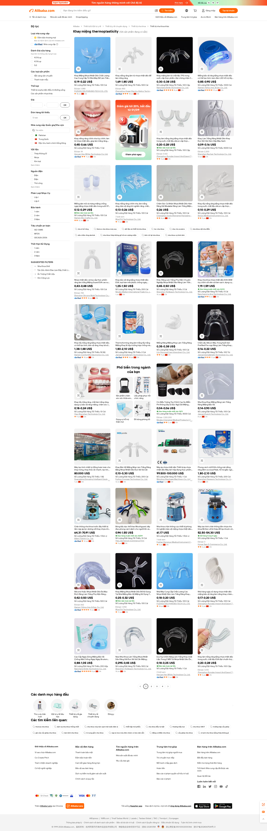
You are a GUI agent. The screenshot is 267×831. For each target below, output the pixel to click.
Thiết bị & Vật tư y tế (92, 26)
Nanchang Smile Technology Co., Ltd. (173, 87)
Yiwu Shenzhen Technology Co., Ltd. (89, 414)
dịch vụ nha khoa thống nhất (68, 727)
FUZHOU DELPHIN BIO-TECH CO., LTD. (91, 91)
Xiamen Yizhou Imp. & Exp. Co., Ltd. (212, 87)
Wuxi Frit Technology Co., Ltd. (128, 219)
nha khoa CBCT (199, 727)
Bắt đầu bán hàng (204, 758)
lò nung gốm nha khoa (94, 733)
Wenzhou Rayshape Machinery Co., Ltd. (174, 479)
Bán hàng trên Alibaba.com (208, 752)
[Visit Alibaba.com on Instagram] (215, 786)
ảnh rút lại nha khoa (152, 235)
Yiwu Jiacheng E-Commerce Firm (129, 541)
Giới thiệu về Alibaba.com (46, 746)
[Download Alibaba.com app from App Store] (202, 806)
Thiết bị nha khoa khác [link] (159, 26)
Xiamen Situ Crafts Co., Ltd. (86, 218)
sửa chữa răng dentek (86, 235)
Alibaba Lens (46, 806)
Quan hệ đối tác (204, 776)
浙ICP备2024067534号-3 (204, 827)
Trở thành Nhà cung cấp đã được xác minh (213, 769)
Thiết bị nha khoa (138, 26)
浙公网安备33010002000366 (179, 827)
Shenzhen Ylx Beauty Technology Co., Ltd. (174, 292)
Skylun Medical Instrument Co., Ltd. (213, 215)
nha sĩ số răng (83, 229)
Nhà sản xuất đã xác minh (127, 755)
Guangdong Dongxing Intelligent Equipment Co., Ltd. (92, 479)
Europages (174, 818)
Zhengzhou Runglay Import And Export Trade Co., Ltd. (175, 156)
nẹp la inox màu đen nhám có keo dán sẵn (128, 733)
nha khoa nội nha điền (201, 229)
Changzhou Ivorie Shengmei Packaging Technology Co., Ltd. (175, 215)
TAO (155, 818)
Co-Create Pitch (42, 758)
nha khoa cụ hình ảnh (176, 235)
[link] (263, 804)
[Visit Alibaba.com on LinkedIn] (204, 786)
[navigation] (50, 356)
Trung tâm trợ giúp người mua (169, 752)
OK (65, 105)
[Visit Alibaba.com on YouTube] (221, 786)
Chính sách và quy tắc (84, 779)
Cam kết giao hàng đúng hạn (87, 763)
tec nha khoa (159, 229)
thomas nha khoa (42, 727)
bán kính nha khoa (71, 733)
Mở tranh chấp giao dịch (167, 763)
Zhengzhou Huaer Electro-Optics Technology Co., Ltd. (133, 91)
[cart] (196, 11)
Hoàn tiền (161, 768)
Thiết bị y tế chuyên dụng (116, 26)
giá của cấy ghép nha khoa (45, 733)
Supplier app (136, 806)
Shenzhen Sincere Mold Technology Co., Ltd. (92, 295)
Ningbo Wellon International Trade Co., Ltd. (133, 292)
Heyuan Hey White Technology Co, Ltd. (91, 154)
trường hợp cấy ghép (221, 727)
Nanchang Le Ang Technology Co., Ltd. (214, 294)
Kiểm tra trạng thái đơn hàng (209, 763)
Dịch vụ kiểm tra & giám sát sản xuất (90, 773)
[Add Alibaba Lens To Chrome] (75, 806)
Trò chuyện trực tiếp (165, 758)
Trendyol (163, 818)
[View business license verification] (158, 826)
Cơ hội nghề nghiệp (43, 768)
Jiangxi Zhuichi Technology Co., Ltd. (213, 414)
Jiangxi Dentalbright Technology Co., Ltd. (133, 355)
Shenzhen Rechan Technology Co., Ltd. (214, 154)
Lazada (134, 818)
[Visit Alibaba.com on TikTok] (226, 786)
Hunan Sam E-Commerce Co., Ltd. (212, 544)
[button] (156, 10)
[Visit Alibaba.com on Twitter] (210, 786)
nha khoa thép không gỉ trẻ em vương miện (119, 235)
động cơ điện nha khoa (161, 733)
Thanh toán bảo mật (84, 752)
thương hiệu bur (178, 727)
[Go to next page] (167, 686)
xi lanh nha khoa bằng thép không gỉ (215, 733)
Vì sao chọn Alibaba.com (45, 752)
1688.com (105, 818)
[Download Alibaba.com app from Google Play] (222, 806)
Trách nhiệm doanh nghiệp (46, 763)
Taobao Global (145, 818)
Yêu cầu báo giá (122, 761)
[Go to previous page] (140, 686)
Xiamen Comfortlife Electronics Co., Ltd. (91, 355)
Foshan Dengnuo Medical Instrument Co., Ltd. (175, 542)
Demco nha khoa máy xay (107, 229)
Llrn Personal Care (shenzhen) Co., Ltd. (173, 352)
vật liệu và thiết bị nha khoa (135, 229)
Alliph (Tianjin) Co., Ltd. (83, 538)
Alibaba (76, 26)
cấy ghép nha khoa (185, 733)
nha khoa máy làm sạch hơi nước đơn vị (102, 727)
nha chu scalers (178, 229)
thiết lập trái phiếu (133, 727)
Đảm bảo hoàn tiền (83, 758)
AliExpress (93, 818)
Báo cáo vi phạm (164, 779)
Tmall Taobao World (120, 818)
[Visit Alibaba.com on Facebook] (199, 786)
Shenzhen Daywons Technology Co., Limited (216, 479)
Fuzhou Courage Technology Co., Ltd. (131, 479)
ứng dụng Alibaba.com (180, 806)
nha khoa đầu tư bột (156, 727)
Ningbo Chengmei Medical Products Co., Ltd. (175, 420)
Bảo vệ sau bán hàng (84, 768)
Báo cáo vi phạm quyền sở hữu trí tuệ (173, 773)
